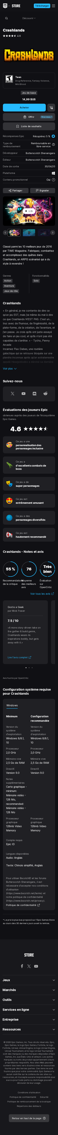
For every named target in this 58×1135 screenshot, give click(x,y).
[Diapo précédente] (5, 232)
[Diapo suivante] (52, 232)
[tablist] (29, 705)
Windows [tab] (12, 705)
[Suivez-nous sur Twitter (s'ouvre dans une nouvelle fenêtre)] (12, 394)
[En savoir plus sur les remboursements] (53, 145)
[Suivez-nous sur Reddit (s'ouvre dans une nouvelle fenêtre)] (45, 394)
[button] (29, 368)
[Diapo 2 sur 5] (29, 232)
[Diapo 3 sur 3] (32, 667)
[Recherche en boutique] (6, 18)
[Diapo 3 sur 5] (44, 232)
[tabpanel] (29, 770)
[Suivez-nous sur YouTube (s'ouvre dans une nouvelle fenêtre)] (23, 394)
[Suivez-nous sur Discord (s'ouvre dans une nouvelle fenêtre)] (34, 394)
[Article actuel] (14, 232)
